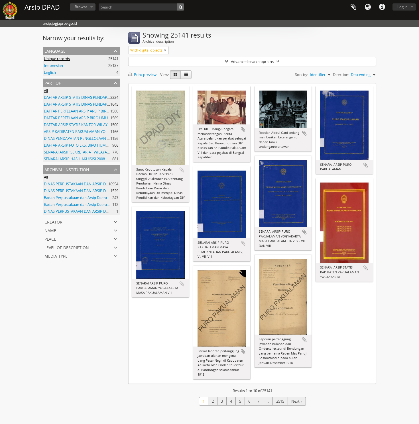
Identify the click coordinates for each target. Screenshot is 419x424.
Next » (296, 401)
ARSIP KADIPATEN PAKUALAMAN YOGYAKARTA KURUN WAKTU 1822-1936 (106, 131)
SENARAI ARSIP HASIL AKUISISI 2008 (74, 158)
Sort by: (301, 74)
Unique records (57, 58)
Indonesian (53, 65)
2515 (280, 401)
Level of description (66, 247)
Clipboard (353, 7)
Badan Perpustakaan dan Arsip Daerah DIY (80, 204)
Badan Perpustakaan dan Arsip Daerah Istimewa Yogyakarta (94, 197)
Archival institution (66, 169)
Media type (56, 255)
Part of (52, 82)
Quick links (382, 7)
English (50, 72)
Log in (402, 6)
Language (368, 7)
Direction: (341, 74)
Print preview (144, 74)
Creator (53, 221)
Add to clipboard (182, 170)
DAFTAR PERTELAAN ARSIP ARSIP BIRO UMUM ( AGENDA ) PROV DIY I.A (104, 111)
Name (50, 230)
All (46, 90)
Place (50, 238)
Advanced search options (252, 61)
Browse (81, 6)
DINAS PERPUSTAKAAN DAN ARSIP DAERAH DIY (84, 184)
